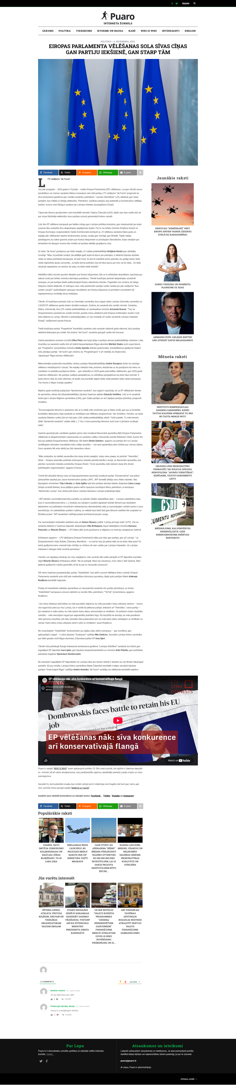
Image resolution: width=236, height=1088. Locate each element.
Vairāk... (50, 1054)
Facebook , (96, 796)
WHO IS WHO (60, 768)
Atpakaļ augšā (188, 1079)
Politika (106, 41)
